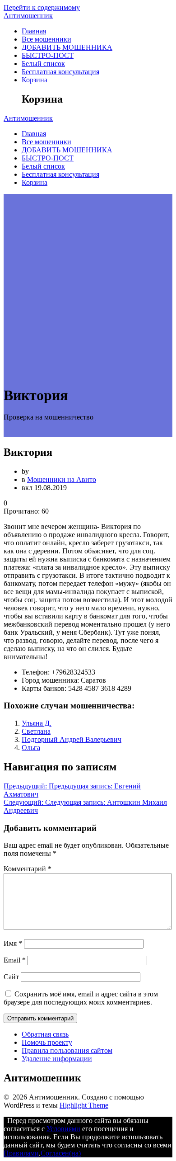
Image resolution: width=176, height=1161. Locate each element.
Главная (34, 31)
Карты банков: (44, 688)
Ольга (31, 747)
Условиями (63, 1129)
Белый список (43, 63)
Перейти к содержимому (42, 7)
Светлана (36, 731)
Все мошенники (46, 39)
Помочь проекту (47, 1042)
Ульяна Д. (36, 723)
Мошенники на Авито (61, 479)
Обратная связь (45, 1034)
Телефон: (36, 672)
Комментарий (27, 869)
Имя (13, 943)
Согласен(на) (61, 1153)
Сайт (11, 977)
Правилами (21, 1153)
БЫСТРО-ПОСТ (48, 55)
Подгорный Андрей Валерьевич (71, 739)
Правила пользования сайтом (67, 1050)
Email (15, 960)
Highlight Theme (84, 1105)
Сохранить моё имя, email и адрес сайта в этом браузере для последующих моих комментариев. (81, 998)
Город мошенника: (50, 680)
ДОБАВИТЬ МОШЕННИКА (67, 47)
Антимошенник (28, 15)
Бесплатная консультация (60, 72)
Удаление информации (57, 1058)
